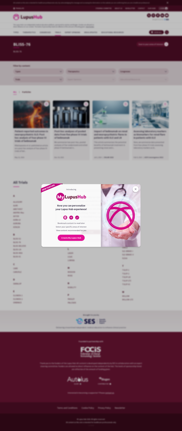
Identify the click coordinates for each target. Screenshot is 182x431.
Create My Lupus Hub (71, 238)
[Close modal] (136, 189)
